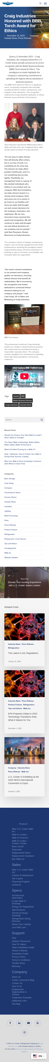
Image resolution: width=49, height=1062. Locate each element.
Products (23, 824)
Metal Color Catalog (21, 924)
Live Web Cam (19, 927)
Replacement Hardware (23, 856)
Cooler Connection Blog (23, 980)
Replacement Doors (21, 853)
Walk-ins (7, 553)
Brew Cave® (18, 846)
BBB (23, 396)
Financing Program (21, 881)
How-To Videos (19, 944)
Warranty (16, 966)
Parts (6, 520)
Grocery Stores (10, 497)
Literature (16, 885)
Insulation (8, 506)
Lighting (7, 511)
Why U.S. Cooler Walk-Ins (23, 830)
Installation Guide (20, 954)
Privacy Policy (19, 957)
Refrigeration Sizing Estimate (21, 919)
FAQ (14, 938)
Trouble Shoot (18, 963)
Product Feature (10, 530)
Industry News (10, 38)
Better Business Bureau (22, 400)
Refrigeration (9, 534)
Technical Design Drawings (20, 914)
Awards (16, 396)
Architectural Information (18, 896)
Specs (17, 890)
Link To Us (17, 986)
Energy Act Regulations (23, 907)
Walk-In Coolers (19, 834)
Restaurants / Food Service (15, 539)
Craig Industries (11, 405)
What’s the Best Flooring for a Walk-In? (19, 449)
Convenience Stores (12, 493)
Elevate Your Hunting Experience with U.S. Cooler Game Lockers (24, 582)
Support (18, 933)
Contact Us (17, 983)
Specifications (18, 910)
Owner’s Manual (19, 950)
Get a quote (17, 878)
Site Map (16, 1004)
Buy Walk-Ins (18, 859)
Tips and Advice (10, 544)
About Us (16, 977)
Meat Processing (11, 516)
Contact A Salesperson (22, 875)
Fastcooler (17, 849)
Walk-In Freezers (20, 838)
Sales (16, 865)
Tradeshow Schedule (21, 997)
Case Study (9, 483)
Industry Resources (21, 941)
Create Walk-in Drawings (19, 902)
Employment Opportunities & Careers (19, 992)
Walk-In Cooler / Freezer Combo (19, 842)
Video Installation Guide (23, 947)
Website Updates (11, 557)
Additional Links (19, 1001)
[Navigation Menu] (45, 3)
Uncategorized (10, 548)
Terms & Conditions (21, 960)
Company (34, 36)
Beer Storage (9, 479)
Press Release (24, 38)
